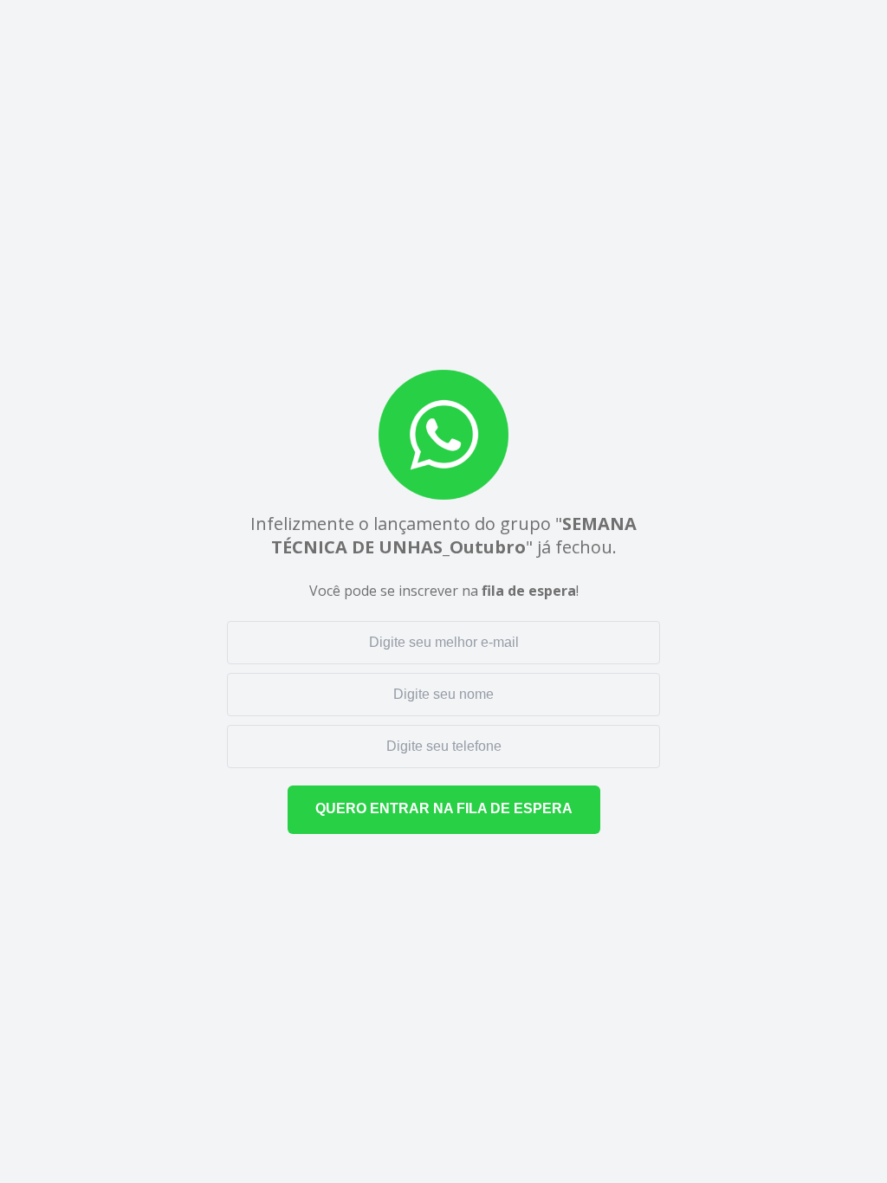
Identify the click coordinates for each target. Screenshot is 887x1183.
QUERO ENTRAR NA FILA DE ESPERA (444, 808)
